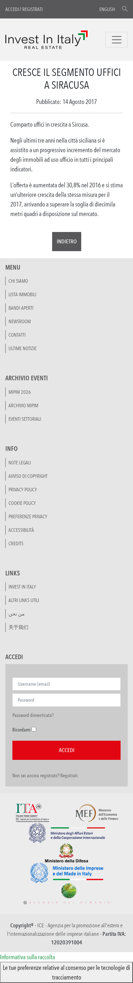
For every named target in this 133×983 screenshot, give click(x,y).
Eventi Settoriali (25, 419)
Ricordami (21, 730)
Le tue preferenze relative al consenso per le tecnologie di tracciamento (66, 972)
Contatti (17, 335)
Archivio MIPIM (23, 405)
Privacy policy (23, 489)
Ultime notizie (23, 348)
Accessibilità (21, 530)
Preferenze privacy (28, 516)
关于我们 (18, 627)
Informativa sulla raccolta (27, 957)
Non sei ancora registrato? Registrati (45, 775)
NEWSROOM (20, 321)
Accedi (12, 9)
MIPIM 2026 (20, 392)
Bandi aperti (21, 308)
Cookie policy (22, 503)
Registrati (32, 9)
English (107, 9)
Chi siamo (18, 281)
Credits (16, 543)
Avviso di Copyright (28, 476)
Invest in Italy (22, 587)
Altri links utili (24, 600)
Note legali (20, 462)
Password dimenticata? (33, 715)
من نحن (17, 614)
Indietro (67, 241)
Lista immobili (22, 294)
